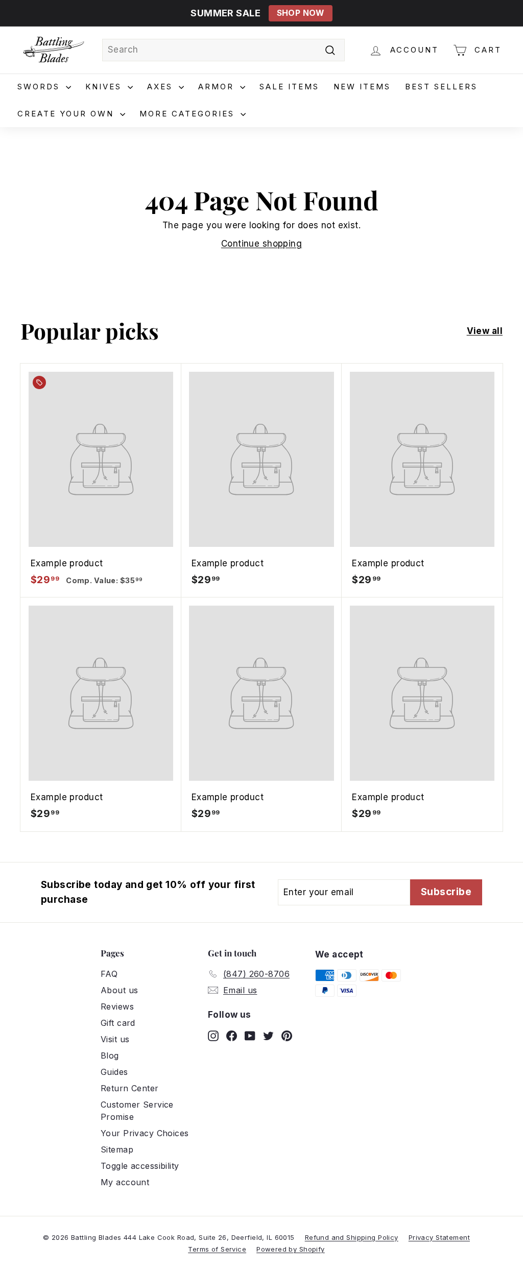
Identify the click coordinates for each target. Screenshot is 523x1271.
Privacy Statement (439, 1237)
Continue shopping (261, 243)
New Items (362, 86)
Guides (114, 1072)
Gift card (118, 1023)
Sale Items (289, 86)
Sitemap (117, 1149)
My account (125, 1182)
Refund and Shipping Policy (351, 1237)
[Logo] (53, 50)
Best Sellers (441, 86)
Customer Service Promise (137, 1110)
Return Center (130, 1088)
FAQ (109, 974)
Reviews (117, 1006)
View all (485, 331)
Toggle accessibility (140, 1166)
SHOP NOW (300, 13)
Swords (40, 86)
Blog (110, 1055)
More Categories (188, 113)
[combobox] (223, 50)
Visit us (115, 1039)
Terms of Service (217, 1249)
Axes (161, 86)
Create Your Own (67, 113)
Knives (105, 86)
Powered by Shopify (290, 1249)
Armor (217, 86)
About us (119, 990)
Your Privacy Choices (145, 1133)
